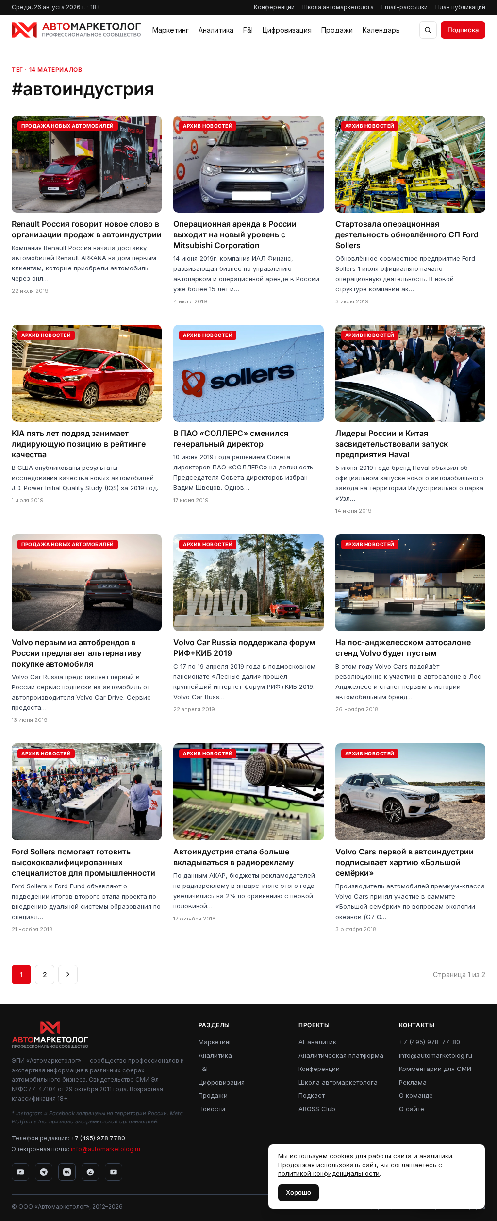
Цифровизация (287, 30)
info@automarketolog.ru (105, 1149)
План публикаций (460, 7)
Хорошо (298, 1192)
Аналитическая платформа (340, 1055)
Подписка (463, 29)
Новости (212, 1109)
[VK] (67, 1172)
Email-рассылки (404, 7)
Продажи (337, 30)
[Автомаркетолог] (76, 30)
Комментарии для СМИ (435, 1068)
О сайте (411, 1109)
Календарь (381, 30)
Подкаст (311, 1095)
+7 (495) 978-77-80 (429, 1042)
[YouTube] (20, 1172)
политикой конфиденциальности (329, 1173)
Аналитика (216, 30)
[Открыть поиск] (428, 30)
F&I (248, 30)
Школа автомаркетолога (338, 7)
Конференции (274, 7)
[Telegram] (43, 1172)
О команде (416, 1095)
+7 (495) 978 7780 (98, 1138)
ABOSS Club (316, 1109)
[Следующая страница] (68, 974)
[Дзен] (90, 1172)
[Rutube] (113, 1172)
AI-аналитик (317, 1042)
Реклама (413, 1082)
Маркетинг (170, 30)
